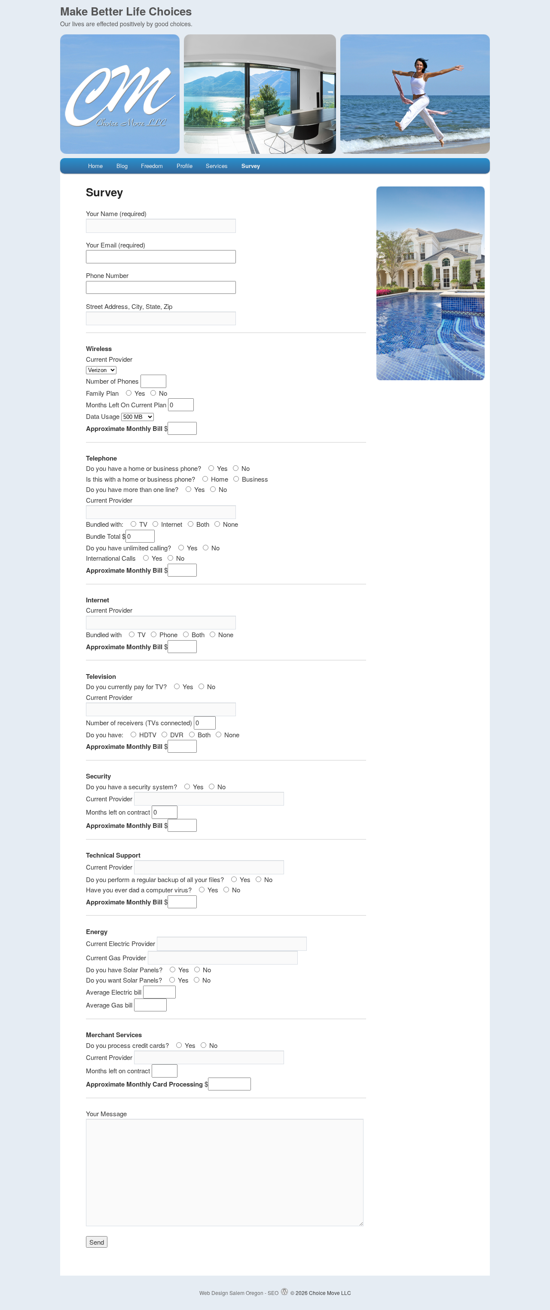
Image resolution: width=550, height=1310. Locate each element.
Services (217, 166)
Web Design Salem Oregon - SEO (238, 1292)
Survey (250, 166)
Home (95, 166)
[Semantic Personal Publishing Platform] (284, 1292)
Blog (122, 166)
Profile (184, 166)
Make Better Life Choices (126, 11)
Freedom (152, 166)
